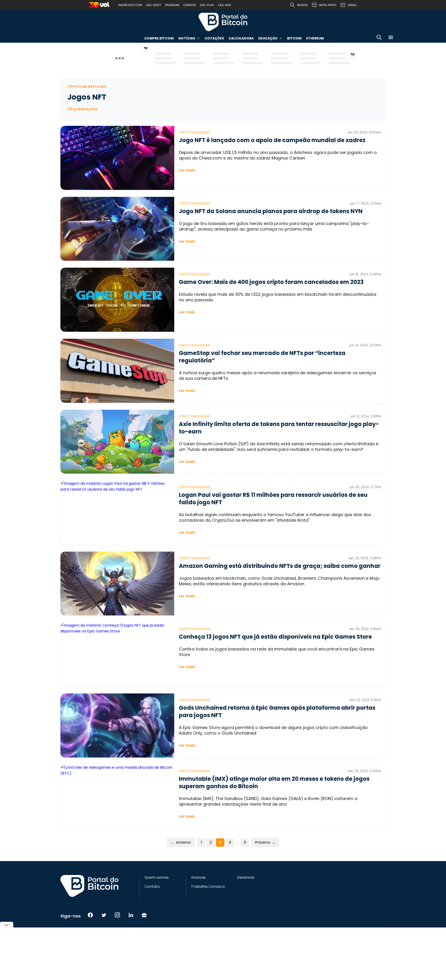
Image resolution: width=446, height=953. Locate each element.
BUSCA (302, 5)
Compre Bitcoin (159, 38)
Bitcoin (294, 38)
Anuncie (198, 877)
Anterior (181, 842)
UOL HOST (153, 5)
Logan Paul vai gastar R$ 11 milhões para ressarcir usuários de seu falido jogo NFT (273, 498)
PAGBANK (172, 5)
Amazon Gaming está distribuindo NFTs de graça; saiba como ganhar (279, 566)
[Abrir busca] (379, 38)
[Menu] (390, 38)
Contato (152, 886)
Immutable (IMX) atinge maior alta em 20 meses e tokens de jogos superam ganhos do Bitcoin (274, 782)
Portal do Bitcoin (223, 22)
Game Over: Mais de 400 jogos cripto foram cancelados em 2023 (271, 282)
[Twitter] (104, 914)
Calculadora (241, 38)
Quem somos (156, 877)
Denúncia (245, 877)
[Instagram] (117, 914)
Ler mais (187, 170)
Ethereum (315, 38)
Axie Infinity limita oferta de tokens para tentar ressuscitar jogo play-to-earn (279, 427)
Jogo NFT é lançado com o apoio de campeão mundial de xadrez (272, 140)
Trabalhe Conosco (208, 886)
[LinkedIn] (131, 914)
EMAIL (352, 5)
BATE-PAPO (327, 5)
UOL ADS (224, 5)
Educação (268, 38)
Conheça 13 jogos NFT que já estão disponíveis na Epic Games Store (275, 637)
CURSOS (189, 5)
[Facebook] (90, 914)
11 (245, 842)
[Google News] (144, 914)
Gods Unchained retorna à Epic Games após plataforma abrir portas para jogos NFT (277, 711)
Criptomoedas (194, 132)
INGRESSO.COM (130, 5)
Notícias (186, 38)
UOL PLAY (207, 5)
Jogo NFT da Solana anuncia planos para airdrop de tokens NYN (271, 211)
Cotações (214, 38)
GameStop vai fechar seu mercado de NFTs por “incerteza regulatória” (262, 356)
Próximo (265, 842)
